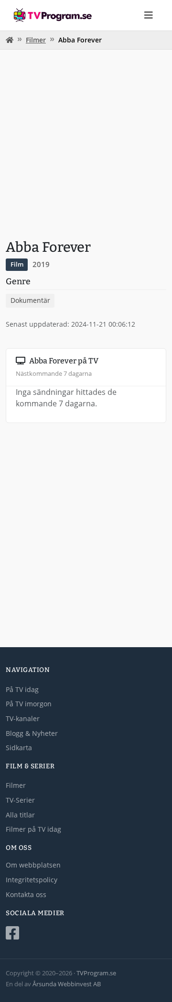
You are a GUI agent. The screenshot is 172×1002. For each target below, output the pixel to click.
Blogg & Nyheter (32, 733)
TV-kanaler (23, 718)
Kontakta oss (26, 894)
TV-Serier (20, 800)
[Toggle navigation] (149, 15)
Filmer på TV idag (33, 829)
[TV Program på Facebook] (86, 933)
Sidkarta (19, 747)
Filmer (36, 39)
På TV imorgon (29, 703)
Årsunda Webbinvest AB (66, 984)
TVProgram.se (96, 973)
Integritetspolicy (31, 879)
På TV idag (22, 689)
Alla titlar (20, 814)
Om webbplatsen (33, 864)
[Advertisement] (86, 143)
